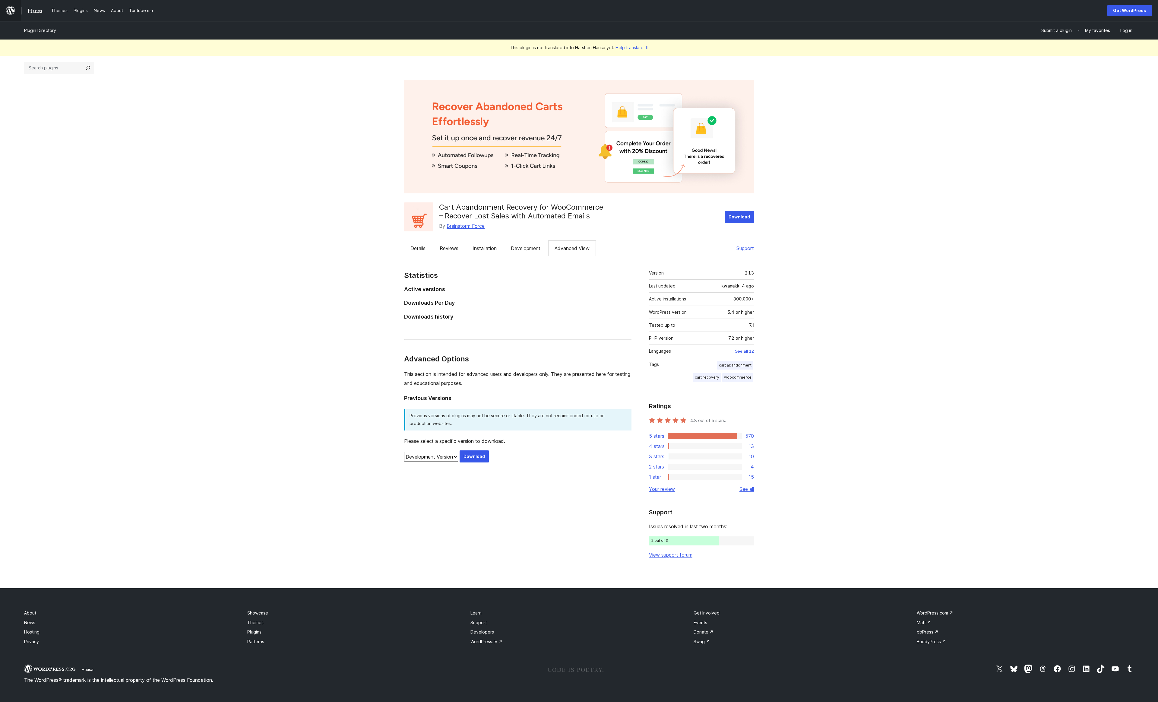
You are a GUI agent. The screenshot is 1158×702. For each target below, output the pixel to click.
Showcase (257, 612)
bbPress (927, 631)
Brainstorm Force (466, 226)
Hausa (87, 669)
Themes (255, 622)
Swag (702, 641)
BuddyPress (931, 641)
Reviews (449, 248)
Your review (662, 489)
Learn (476, 612)
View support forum (670, 555)
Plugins (254, 631)
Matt (924, 622)
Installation (485, 248)
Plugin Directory (40, 30)
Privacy (31, 641)
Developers (482, 631)
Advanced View (572, 248)
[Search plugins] (88, 68)
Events (700, 622)
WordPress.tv (486, 641)
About (30, 612)
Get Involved (707, 612)
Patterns (255, 641)
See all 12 (744, 351)
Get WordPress (1129, 10)
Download (739, 216)
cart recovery (707, 377)
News (29, 622)
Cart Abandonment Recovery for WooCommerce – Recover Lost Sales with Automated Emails (521, 211)
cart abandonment (735, 365)
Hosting (32, 631)
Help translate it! (631, 47)
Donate (703, 631)
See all (746, 489)
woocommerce (737, 377)
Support (745, 248)
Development (525, 248)
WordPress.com (935, 612)
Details (418, 248)
